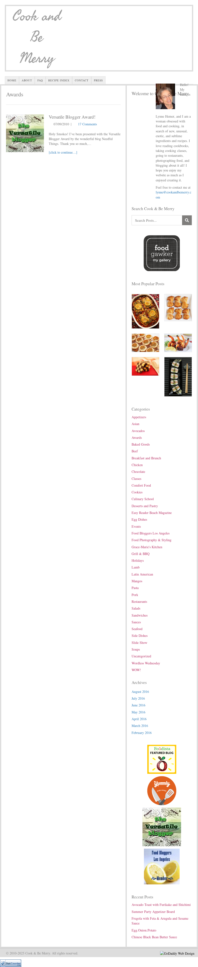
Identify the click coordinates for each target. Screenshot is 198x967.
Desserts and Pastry (145, 506)
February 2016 (142, 732)
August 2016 (140, 691)
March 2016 (140, 725)
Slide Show (139, 642)
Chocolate (138, 471)
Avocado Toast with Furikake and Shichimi (161, 904)
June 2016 (138, 705)
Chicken (137, 464)
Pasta (135, 587)
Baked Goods (141, 444)
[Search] (187, 220)
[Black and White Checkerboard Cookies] (145, 365)
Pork (135, 594)
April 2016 (139, 719)
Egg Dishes (139, 519)
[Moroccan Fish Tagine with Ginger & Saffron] (145, 310)
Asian (135, 423)
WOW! (136, 670)
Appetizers (139, 417)
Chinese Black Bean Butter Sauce (154, 937)
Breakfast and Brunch (146, 458)
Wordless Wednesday (146, 663)
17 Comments (87, 124)
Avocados (138, 430)
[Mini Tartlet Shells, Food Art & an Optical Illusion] (145, 342)
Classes (136, 478)
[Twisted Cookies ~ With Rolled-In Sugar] (178, 307)
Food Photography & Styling (151, 540)
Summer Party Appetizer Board (153, 911)
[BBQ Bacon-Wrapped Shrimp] (178, 342)
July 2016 (138, 698)
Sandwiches (140, 615)
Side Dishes (140, 635)
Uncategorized (141, 656)
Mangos (137, 581)
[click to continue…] (63, 152)
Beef (135, 451)
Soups (136, 649)
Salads (136, 608)
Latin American (142, 574)
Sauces (136, 622)
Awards (137, 437)
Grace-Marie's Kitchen (147, 547)
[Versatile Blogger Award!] (25, 132)
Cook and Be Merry (37, 37)
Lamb (136, 567)
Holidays (138, 560)
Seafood (137, 628)
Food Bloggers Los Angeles (151, 533)
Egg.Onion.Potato (144, 930)
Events (136, 526)
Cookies (137, 492)
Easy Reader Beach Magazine (152, 512)
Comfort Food (141, 485)
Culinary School (143, 499)
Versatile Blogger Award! (72, 117)
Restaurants (139, 601)
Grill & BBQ (140, 553)
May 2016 (138, 712)
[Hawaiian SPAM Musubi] (178, 376)
